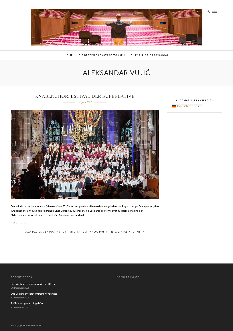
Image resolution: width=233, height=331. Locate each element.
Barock (50, 232)
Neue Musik (99, 232)
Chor (62, 232)
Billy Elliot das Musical (150, 55)
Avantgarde (33, 232)
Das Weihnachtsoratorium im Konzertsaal (34, 293)
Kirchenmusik (79, 232)
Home (69, 55)
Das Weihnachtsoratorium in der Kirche (33, 284)
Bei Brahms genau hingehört (27, 303)
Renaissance (119, 232)
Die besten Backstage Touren (102, 55)
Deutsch (182, 106)
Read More (18, 222)
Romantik (137, 232)
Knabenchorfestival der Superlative (85, 96)
